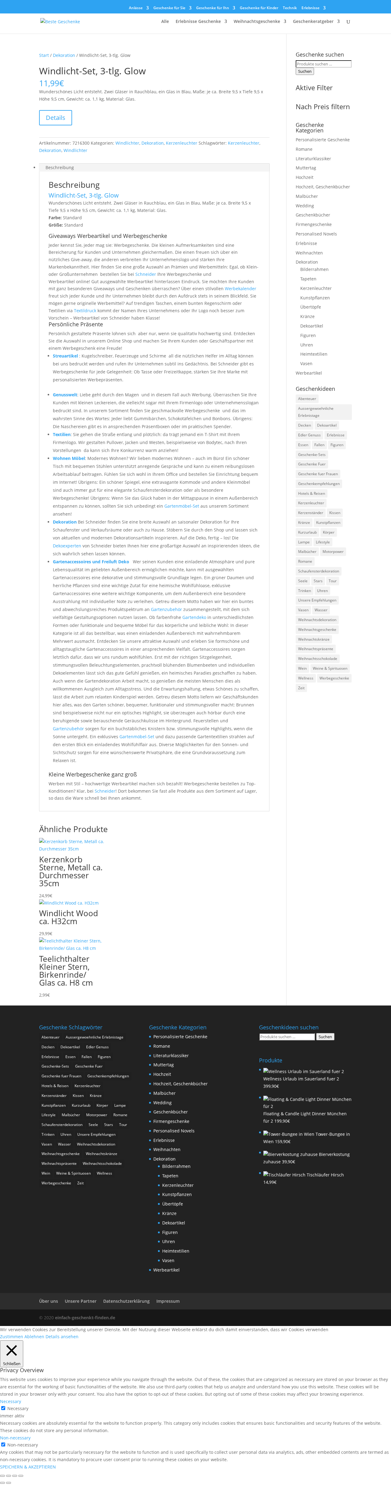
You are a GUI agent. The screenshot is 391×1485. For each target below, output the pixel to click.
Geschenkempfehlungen (319, 483)
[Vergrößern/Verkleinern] (2, 1476)
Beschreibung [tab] (60, 167)
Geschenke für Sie (169, 8)
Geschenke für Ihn (212, 8)
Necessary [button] (10, 1401)
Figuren (308, 335)
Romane (304, 149)
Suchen (305, 71)
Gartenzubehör (166, 609)
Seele (303, 580)
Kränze (307, 316)
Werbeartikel (309, 373)
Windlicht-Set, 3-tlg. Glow (84, 195)
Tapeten (308, 279)
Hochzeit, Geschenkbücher (323, 187)
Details (55, 117)
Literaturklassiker (313, 158)
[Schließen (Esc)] (20, 1476)
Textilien (62, 434)
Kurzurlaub (307, 532)
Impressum (168, 1301)
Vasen (306, 363)
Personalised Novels (316, 234)
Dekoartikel (311, 326)
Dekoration (64, 55)
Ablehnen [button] (34, 1336)
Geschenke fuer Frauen (318, 473)
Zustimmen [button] (11, 1336)
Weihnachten (309, 253)
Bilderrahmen (314, 269)
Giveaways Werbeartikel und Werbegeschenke (108, 235)
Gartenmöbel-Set (181, 506)
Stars (318, 580)
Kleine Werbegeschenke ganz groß (93, 774)
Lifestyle (323, 542)
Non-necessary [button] (15, 1438)
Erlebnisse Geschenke (198, 21)
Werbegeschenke (334, 678)
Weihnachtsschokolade (317, 658)
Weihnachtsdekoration (317, 619)
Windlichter (127, 143)
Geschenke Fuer (312, 464)
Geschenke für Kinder (259, 8)
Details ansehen (62, 1336)
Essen (303, 444)
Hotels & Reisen (311, 493)
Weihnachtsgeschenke (257, 21)
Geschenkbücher (313, 215)
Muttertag (306, 168)
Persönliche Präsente (76, 324)
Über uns (48, 1301)
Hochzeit (304, 177)
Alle (165, 21)
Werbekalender (240, 288)
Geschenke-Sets (312, 454)
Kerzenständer (310, 512)
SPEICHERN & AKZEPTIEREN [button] (28, 1467)
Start (44, 55)
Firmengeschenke (314, 224)
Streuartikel (65, 356)
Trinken (304, 590)
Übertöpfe (310, 307)
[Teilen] (14, 1476)
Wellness (305, 678)
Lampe (304, 542)
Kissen (334, 512)
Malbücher (307, 196)
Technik (290, 8)
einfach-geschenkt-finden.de (85, 1317)
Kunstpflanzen (315, 298)
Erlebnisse (310, 8)
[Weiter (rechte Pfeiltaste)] (8, 1483)
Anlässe (136, 8)
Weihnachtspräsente (315, 648)
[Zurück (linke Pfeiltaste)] (2, 1483)
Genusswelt (65, 395)
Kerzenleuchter (181, 143)
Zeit (301, 688)
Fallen (319, 444)
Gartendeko (194, 617)
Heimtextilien (313, 354)
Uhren (306, 345)
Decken (304, 425)
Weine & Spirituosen (330, 668)
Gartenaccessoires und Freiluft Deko (91, 562)
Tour (333, 580)
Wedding (305, 206)
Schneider (145, 274)
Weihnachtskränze (314, 639)
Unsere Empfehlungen (317, 600)
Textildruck (85, 310)
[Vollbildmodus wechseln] (8, 1476)
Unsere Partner (81, 1301)
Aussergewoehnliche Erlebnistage (316, 412)
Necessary (17, 1408)
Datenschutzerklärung (126, 1301)
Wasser (321, 610)
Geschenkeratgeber (313, 21)
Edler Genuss (309, 435)
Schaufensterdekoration (318, 571)
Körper (328, 532)
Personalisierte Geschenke (323, 140)
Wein (302, 668)
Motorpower (333, 551)
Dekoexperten (67, 546)
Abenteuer (307, 398)
